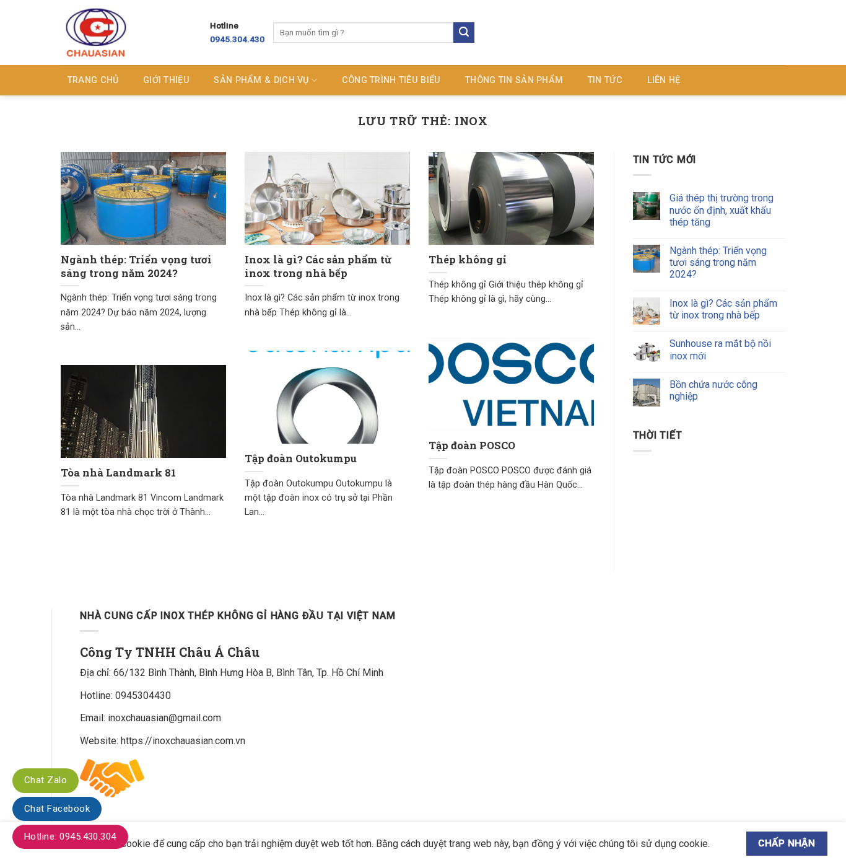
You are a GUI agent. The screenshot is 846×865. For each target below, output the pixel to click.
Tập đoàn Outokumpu (301, 458)
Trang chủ (93, 80)
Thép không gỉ (467, 259)
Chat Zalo (45, 780)
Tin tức (605, 80)
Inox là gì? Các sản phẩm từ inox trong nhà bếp (318, 266)
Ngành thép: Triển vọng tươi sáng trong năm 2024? (136, 266)
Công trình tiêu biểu (391, 80)
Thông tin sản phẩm (514, 80)
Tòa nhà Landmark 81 (118, 472)
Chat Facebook (57, 808)
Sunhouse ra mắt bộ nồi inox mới (720, 349)
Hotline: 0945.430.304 (70, 836)
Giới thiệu (166, 80)
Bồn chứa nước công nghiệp (713, 390)
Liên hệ (664, 80)
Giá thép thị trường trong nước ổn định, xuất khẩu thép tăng (721, 209)
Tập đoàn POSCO (472, 445)
